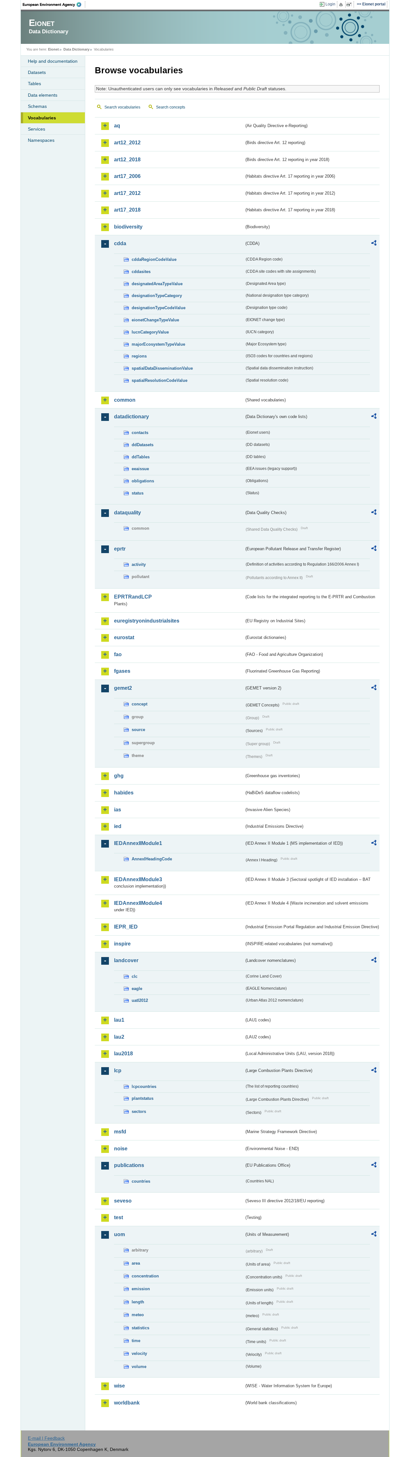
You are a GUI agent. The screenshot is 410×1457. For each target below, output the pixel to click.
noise (120, 1148)
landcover (126, 960)
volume (139, 1366)
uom (119, 1234)
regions (139, 356)
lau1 (119, 1020)
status (138, 493)
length (138, 1302)
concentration (145, 1276)
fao (118, 654)
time (136, 1340)
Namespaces (41, 140)
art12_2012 (127, 142)
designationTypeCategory (157, 295)
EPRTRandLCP (133, 597)
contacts (140, 432)
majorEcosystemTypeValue (158, 344)
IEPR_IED (126, 927)
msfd (120, 1131)
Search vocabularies (122, 107)
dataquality (127, 512)
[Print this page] (342, 4)
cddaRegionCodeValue (154, 259)
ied (117, 826)
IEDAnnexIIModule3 (138, 879)
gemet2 (123, 688)
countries (141, 1181)
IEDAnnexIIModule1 (138, 843)
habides (124, 792)
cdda (120, 243)
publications (129, 1165)
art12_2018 (127, 159)
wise (119, 1386)
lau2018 (123, 1053)
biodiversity (128, 226)
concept (139, 704)
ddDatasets (142, 444)
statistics (140, 1327)
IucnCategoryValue (150, 332)
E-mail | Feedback (46, 1438)
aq (117, 125)
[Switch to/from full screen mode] (350, 4)
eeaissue (140, 468)
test (118, 1217)
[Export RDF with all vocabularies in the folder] (373, 244)
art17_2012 (127, 193)
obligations (143, 481)
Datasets (37, 72)
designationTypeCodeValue (158, 307)
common (124, 400)
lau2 (119, 1037)
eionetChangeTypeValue (155, 320)
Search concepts (170, 107)
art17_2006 (127, 176)
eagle (137, 988)
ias (117, 809)
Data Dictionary (76, 49)
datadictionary (131, 416)
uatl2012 (140, 1000)
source (138, 729)
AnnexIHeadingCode (152, 859)
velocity (139, 1353)
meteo (138, 1314)
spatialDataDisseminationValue (162, 368)
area (136, 1263)
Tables (34, 83)
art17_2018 (127, 210)
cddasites (141, 271)
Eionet (53, 49)
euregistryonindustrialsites (146, 621)
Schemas (37, 106)
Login (330, 4)
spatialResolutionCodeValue (159, 380)
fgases (122, 671)
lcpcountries (144, 1086)
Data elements (42, 95)
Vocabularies (42, 117)
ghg (119, 775)
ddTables (141, 457)
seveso (123, 1200)
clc (134, 976)
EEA (54, 4)
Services (36, 129)
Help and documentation (53, 61)
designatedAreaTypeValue (157, 283)
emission (141, 1288)
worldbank (127, 1402)
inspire (122, 943)
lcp (117, 1070)
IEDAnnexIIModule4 (138, 903)
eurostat (124, 637)
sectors (139, 1111)
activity (139, 564)
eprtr (120, 548)
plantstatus (142, 1098)
